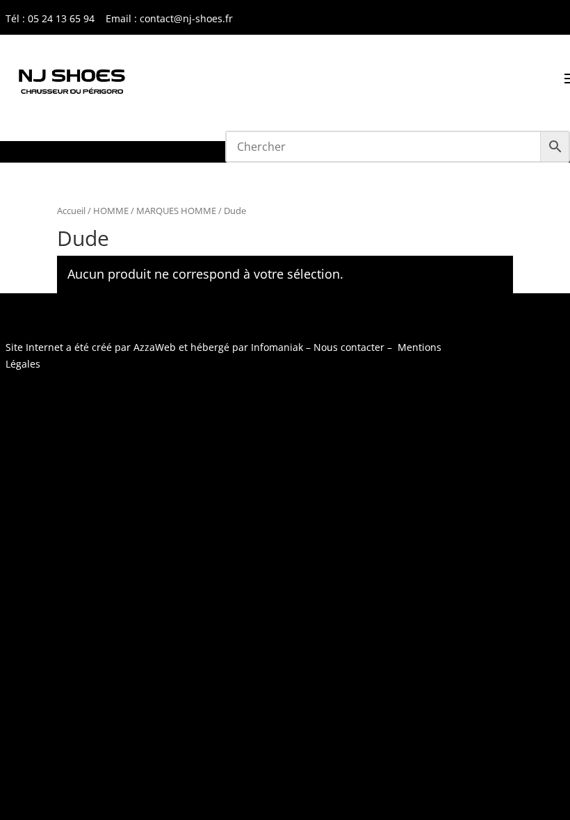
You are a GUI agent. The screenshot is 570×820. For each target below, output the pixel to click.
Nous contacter (349, 347)
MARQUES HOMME (176, 210)
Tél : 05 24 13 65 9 (47, 18)
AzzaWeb (154, 347)
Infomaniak (277, 347)
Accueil (71, 210)
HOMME (111, 210)
